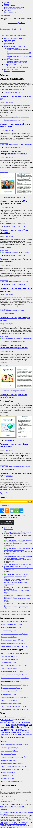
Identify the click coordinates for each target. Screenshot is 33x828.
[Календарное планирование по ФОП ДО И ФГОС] (16, 814)
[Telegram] (12, 510)
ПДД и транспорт (22, 732)
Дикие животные (19, 720)
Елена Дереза (9, 102)
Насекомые (8, 727)
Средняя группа (9, 43)
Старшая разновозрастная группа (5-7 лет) (14, 675)
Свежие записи (8, 529)
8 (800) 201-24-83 (15, 29)
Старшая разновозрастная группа (14, 92)
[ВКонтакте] (2, 510)
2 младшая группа (9, 41)
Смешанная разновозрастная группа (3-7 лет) (15, 678)
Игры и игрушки (17, 725)
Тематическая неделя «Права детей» (15, 576)
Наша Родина (17, 727)
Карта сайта (7, 10)
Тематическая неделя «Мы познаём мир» (13, 395)
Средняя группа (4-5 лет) (8, 631)
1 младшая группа (9, 40)
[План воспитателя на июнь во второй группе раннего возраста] (18, 550)
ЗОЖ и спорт (18, 722)
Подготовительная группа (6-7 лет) (12, 640)
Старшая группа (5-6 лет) (8, 637)
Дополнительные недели (11, 59)
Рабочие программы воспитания (17, 67)
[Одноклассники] (7, 510)
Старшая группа (9, 45)
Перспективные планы (11, 69)
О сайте (6, 4)
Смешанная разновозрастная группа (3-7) (14, 646)
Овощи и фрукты (5, 732)
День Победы (23, 717)
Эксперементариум (17, 737)
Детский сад (6, 719)
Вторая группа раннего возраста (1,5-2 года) (14, 621)
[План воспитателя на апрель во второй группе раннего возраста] (18, 566)
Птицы (10, 734)
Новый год (25, 730)
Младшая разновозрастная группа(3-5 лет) (14, 665)
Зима (8, 724)
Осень (13, 732)
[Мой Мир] (21, 510)
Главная (6, 2)
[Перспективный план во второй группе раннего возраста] (18, 580)
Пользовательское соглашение (13, 9)
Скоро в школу (27, 734)
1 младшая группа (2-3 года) (9, 656)
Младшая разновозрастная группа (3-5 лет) (14, 634)
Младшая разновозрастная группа (14, 341)
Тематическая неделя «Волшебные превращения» (14, 346)
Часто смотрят (8, 527)
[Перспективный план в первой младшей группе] (18, 589)
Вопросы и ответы (9, 5)
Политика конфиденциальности (14, 7)
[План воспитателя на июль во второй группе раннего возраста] (18, 542)
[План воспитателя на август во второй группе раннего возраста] (18, 533)
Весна (17, 717)
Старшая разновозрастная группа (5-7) (13, 643)
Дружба (10, 722)
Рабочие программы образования (17, 66)
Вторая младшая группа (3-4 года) (11, 627)
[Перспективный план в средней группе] (18, 605)
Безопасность (9, 717)
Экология (5, 737)
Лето (26, 724)
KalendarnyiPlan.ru (5, 15)
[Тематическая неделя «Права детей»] (16, 574)
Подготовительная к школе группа (14, 46)
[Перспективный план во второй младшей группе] (18, 597)
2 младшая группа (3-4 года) (9, 659)
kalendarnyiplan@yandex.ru (16, 23)
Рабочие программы (10, 64)
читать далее (4, 115)
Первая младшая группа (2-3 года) (11, 624)
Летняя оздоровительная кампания (14, 71)
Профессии (4, 734)
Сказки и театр (17, 734)
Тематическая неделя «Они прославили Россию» (13, 202)
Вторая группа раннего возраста (14, 38)
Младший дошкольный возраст (17, 61)
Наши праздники (13, 729)
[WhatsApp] (16, 510)
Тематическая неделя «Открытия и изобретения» (14, 152)
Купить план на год (10, 12)
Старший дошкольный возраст (16, 62)
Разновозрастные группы (12, 48)
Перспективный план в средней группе (16, 607)
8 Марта (2, 717)
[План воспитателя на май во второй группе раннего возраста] (18, 558)
